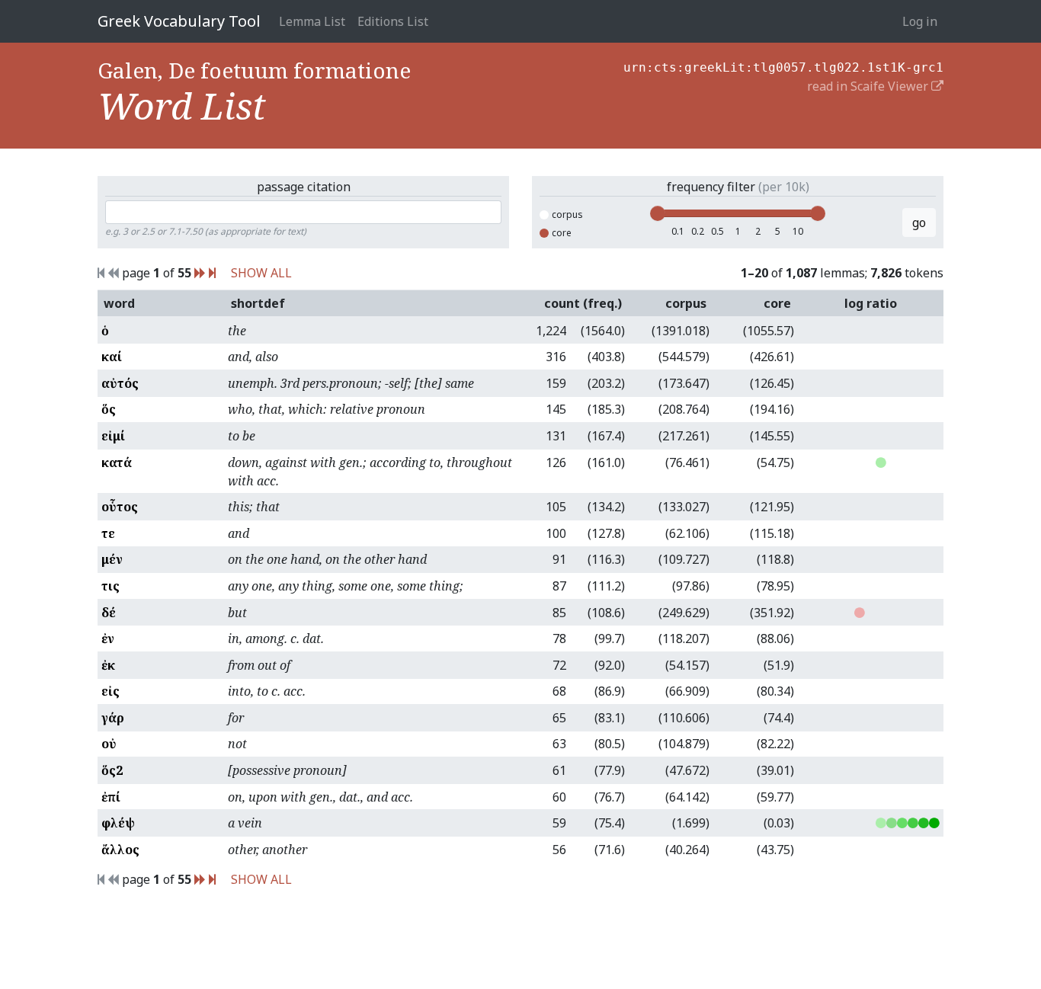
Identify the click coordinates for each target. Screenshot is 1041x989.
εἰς (110, 691)
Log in (919, 21)
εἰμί (113, 435)
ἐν (107, 638)
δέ (108, 612)
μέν (112, 559)
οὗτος (119, 506)
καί (111, 356)
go (919, 222)
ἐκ (108, 665)
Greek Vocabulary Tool (179, 21)
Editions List (392, 21)
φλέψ (118, 823)
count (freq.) (583, 303)
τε (108, 533)
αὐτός (120, 383)
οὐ (109, 743)
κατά (116, 462)
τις (110, 586)
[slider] (657, 213)
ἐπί (110, 797)
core (562, 232)
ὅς (108, 409)
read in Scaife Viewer (869, 86)
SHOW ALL (261, 272)
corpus (567, 214)
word (119, 303)
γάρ (112, 717)
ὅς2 (112, 770)
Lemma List (312, 21)
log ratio (870, 303)
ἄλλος (120, 849)
